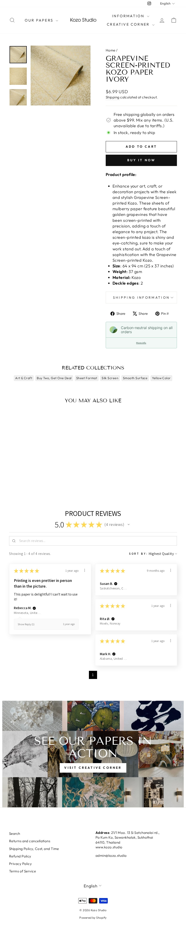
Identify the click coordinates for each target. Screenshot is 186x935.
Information (129, 16)
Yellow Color (161, 378)
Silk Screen (110, 378)
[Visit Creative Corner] (93, 754)
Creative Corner (129, 24)
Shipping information (141, 297)
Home (110, 50)
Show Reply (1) (26, 624)
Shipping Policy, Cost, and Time (34, 849)
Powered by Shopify (92, 917)
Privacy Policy (20, 864)
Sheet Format (86, 378)
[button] (128, 524)
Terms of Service (22, 871)
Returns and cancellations (29, 841)
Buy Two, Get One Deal (54, 378)
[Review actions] (84, 570)
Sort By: (138, 554)
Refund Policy (20, 856)
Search (14, 833)
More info (141, 342)
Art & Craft (23, 378)
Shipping (113, 97)
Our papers (40, 20)
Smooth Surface (135, 378)
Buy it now (141, 160)
